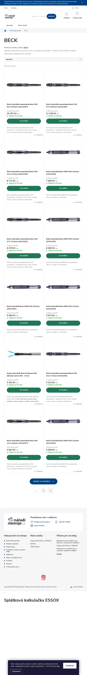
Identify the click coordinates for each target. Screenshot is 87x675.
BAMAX (33, 544)
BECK (26, 47)
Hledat (51, 16)
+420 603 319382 (64, 522)
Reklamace (9, 554)
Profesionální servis (12, 567)
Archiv (59, 554)
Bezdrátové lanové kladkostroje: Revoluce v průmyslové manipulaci (68, 542)
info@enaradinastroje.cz (42, 522)
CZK (76, 8)
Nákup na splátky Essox (14, 558)
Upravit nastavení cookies (49, 587)
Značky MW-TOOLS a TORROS (40, 541)
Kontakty (14, 8)
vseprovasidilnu (39, 526)
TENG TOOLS (34, 547)
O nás (6, 8)
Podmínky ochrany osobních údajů (15, 550)
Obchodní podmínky (13, 541)
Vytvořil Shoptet (78, 587)
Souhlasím (70, 665)
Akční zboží (22, 25)
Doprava (9, 564)
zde (58, 666)
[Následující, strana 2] (43, 490)
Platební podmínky (12, 544)
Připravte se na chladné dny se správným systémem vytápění (67, 550)
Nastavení (16, 671)
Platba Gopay (10, 547)
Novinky (10, 25)
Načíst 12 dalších (42, 481)
